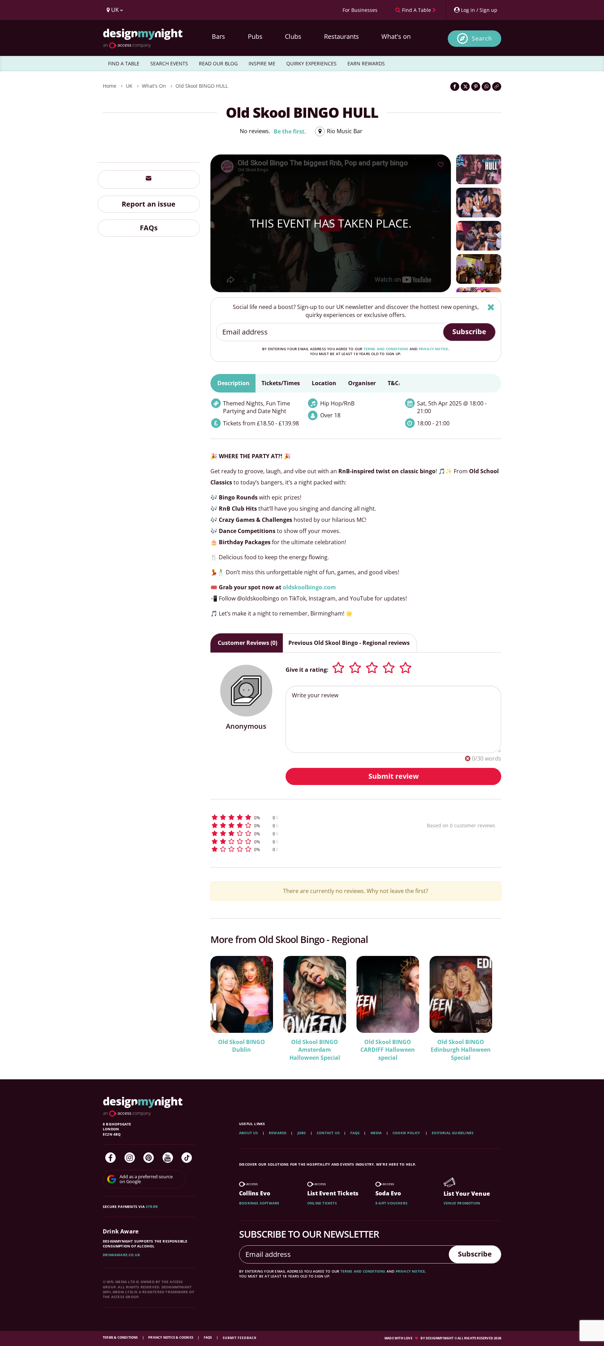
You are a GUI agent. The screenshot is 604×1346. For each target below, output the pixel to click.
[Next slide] (486, 1003)
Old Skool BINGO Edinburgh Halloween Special (461, 1050)
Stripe (152, 1206)
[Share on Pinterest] (475, 86)
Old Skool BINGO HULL (201, 85)
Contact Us (328, 1132)
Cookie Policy (407, 1132)
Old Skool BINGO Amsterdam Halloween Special (314, 1050)
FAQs (149, 227)
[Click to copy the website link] (496, 86)
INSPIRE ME (262, 63)
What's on (396, 36)
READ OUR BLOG (218, 63)
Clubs (293, 36)
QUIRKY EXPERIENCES (311, 63)
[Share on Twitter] (465, 86)
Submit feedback (240, 1338)
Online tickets (322, 1203)
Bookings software (259, 1203)
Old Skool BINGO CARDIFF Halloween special (387, 1050)
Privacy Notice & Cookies (171, 1337)
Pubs (255, 36)
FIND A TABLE (123, 63)
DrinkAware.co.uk (121, 1254)
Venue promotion (462, 1203)
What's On (154, 85)
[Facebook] (110, 1157)
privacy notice (433, 348)
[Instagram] (129, 1157)
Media (376, 1132)
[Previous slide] (225, 1003)
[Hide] (491, 307)
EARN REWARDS (366, 63)
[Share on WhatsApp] (486, 86)
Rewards (278, 1132)
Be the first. (290, 131)
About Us (248, 1132)
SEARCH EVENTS (169, 63)
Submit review (393, 776)
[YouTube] (168, 1157)
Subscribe (469, 331)
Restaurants (341, 36)
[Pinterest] (148, 1157)
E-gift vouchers (391, 1203)
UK (129, 85)
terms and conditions (386, 348)
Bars (218, 36)
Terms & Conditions (121, 1337)
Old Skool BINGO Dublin (241, 1046)
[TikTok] (186, 1157)
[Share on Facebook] (454, 86)
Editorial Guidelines (453, 1132)
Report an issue (148, 203)
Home (109, 85)
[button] (305, 817)
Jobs (301, 1132)
